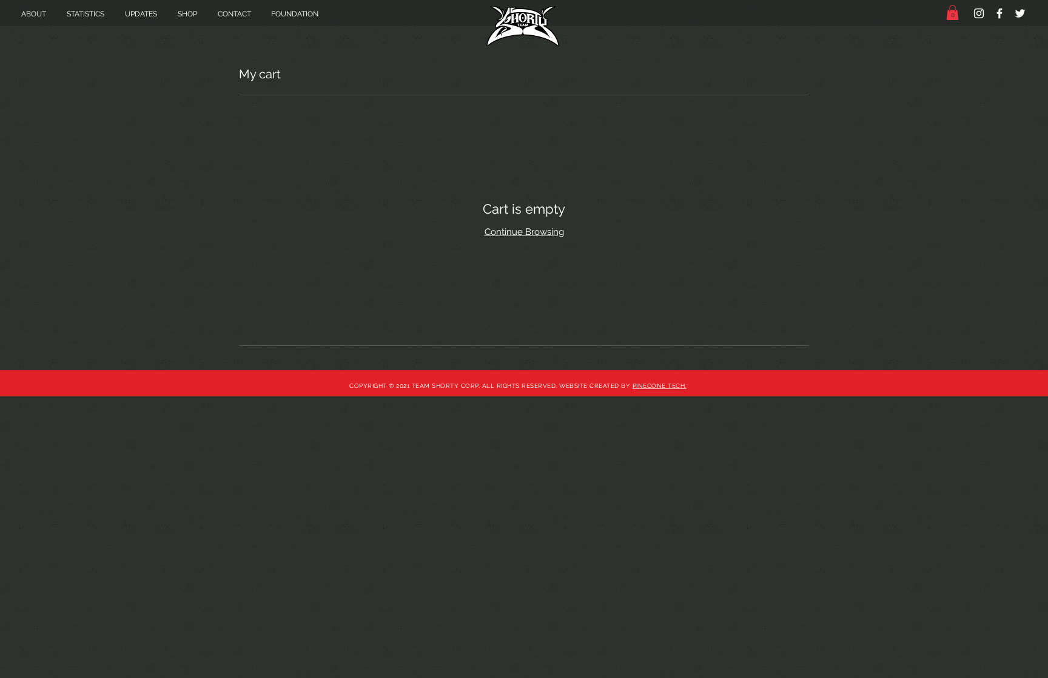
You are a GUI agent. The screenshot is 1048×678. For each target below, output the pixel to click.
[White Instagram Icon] (979, 13)
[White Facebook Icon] (999, 13)
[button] (952, 12)
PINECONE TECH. (660, 385)
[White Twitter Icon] (1020, 13)
